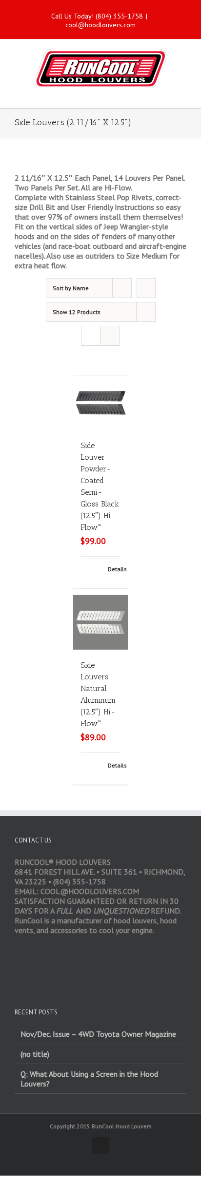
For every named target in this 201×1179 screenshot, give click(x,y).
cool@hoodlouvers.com (100, 24)
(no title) (34, 1054)
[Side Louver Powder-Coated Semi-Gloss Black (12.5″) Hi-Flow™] (100, 402)
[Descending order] (146, 288)
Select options (93, 573)
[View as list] (110, 335)
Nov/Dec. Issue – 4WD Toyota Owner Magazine (98, 1034)
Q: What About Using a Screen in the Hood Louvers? (89, 1078)
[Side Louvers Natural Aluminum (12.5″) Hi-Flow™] (100, 622)
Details (114, 569)
